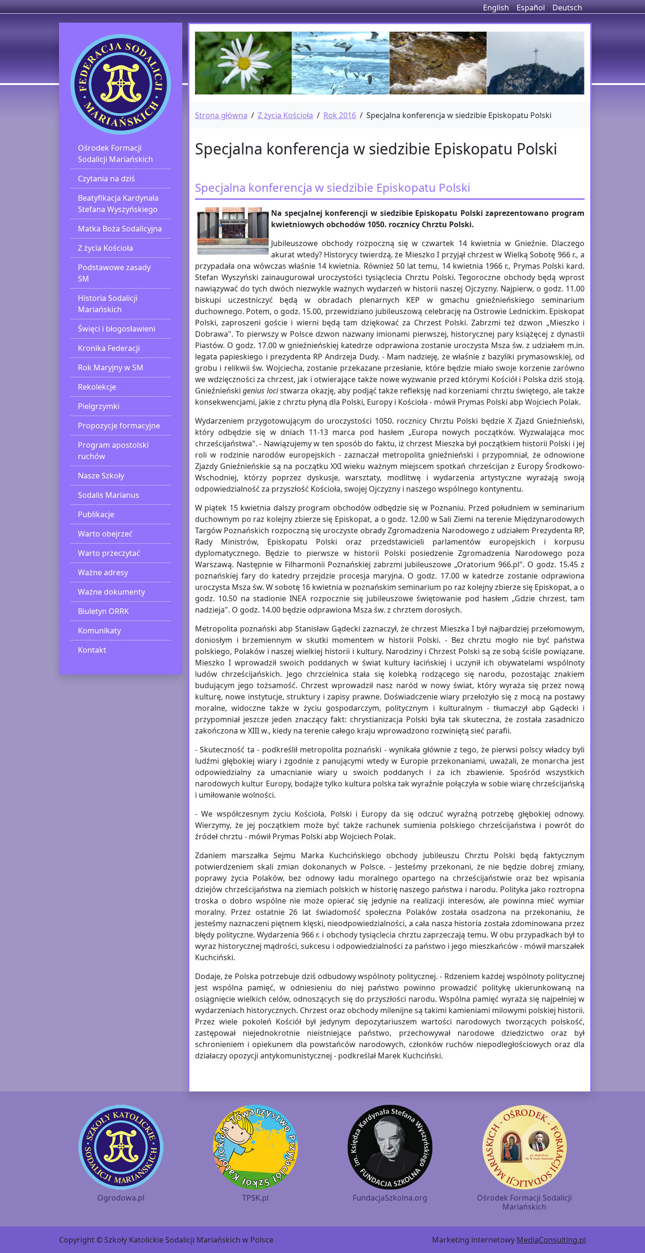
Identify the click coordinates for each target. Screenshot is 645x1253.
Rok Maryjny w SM (111, 367)
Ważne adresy (103, 572)
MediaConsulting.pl (551, 1240)
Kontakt (92, 650)
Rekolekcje (97, 387)
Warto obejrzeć (105, 533)
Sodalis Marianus (108, 495)
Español (531, 7)
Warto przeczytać (109, 553)
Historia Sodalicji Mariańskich (107, 304)
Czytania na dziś (106, 178)
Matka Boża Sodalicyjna (120, 228)
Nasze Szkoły (101, 475)
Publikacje (96, 514)
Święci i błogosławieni (116, 329)
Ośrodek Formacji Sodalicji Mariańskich (115, 153)
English (496, 7)
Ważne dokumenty (111, 592)
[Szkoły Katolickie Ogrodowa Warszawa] (120, 84)
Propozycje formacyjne (119, 425)
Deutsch (567, 7)
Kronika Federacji (109, 348)
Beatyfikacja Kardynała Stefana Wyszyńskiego (118, 203)
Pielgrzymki (98, 406)
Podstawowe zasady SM (114, 273)
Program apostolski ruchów (113, 450)
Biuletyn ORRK (103, 611)
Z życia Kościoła (105, 248)
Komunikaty (99, 630)
